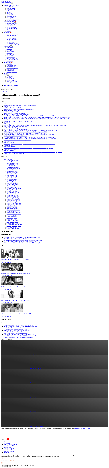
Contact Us (9, 83)
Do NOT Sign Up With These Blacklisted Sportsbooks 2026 (18, 121)
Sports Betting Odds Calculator (11, 445)
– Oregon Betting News (12, 208)
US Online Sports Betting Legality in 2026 (14, 153)
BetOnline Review (11, 11)
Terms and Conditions (9, 150)
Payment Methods (11, 69)
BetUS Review (10, 12)
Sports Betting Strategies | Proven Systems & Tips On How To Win (19, 334)
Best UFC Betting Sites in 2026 (11, 111)
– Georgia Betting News (12, 172)
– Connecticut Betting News (13, 168)
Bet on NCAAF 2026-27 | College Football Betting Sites (17, 114)
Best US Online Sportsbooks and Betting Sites (14, 113)
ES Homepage (7, 124)
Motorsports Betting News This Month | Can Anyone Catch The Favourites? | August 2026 (25, 133)
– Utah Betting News (11, 219)
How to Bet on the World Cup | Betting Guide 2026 (16, 129)
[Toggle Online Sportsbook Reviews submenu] (18, 5)
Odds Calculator (10, 70)
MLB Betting (10, 47)
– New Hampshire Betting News (14, 198)
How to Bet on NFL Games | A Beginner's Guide (15, 329)
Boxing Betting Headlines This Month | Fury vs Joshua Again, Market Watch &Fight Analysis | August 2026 (29, 115)
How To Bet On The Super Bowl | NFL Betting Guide (16, 330)
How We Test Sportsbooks (13, 78)
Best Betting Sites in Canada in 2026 (12, 107)
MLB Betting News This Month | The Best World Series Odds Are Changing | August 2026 (25, 132)
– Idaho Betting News (12, 175)
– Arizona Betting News (12, 163)
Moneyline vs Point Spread (36, 426)
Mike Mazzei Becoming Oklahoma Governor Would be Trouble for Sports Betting (23, 240)
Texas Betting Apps (11, 35)
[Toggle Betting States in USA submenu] (15, 22)
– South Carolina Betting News (14, 212)
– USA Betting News (12, 218)
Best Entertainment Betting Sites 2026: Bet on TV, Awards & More (19, 109)
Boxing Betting (10, 54)
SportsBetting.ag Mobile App (13, 44)
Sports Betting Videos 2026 (10, 146)
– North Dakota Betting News (14, 204)
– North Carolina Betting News (14, 203)
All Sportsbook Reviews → (13, 20)
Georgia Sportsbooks (11, 27)
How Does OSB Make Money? (11, 128)
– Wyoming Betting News (13, 228)
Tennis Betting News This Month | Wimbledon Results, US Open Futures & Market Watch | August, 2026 (28, 148)
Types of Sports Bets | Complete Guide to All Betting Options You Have (20, 335)
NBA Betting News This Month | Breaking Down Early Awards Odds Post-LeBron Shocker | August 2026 (29, 134)
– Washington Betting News (13, 223)
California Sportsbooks (12, 23)
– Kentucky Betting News (13, 181)
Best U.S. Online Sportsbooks (11, 85)
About (5, 74)
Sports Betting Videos (9, 449)
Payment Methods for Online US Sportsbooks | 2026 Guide (17, 140)
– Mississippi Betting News (13, 192)
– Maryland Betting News (13, 187)
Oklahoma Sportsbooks (12, 29)
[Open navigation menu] (12, 2)
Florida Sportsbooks (11, 25)
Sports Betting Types (11, 65)
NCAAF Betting (10, 51)
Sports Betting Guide (8, 145)
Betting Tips (33, 397)
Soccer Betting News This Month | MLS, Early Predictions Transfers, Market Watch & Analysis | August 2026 (29, 144)
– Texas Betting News (12, 216)
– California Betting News (13, 165)
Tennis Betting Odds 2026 (10, 149)
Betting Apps (7, 32)
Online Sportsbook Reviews (10, 5)
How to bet (33, 383)
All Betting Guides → (12, 72)
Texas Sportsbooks (11, 24)
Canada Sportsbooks (11, 16)
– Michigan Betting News (13, 189)
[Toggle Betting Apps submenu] (11, 32)
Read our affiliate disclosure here (82, 428)
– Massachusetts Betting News (14, 188)
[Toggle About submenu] (8, 75)
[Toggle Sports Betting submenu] (11, 46)
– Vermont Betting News (12, 220)
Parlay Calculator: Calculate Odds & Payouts (14, 331)
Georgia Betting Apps (12, 36)
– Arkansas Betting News (12, 164)
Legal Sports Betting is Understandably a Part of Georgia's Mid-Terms (20, 241)
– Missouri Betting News (12, 194)
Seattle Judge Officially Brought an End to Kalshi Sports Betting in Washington (22, 237)
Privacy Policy (7, 141)
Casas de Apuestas (11, 17)
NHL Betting (10, 53)
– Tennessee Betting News (13, 215)
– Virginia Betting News (12, 222)
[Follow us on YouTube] (10, 439)
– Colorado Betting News (13, 167)
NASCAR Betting (11, 57)
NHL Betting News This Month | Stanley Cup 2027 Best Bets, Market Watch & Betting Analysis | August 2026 (30, 138)
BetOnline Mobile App (12, 39)
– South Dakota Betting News (14, 214)
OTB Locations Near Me (12, 59)
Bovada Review (10, 7)
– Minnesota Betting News (13, 191)
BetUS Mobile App (11, 40)
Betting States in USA (9, 21)
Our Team (9, 77)
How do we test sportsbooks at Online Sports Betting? (16, 126)
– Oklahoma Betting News (13, 207)
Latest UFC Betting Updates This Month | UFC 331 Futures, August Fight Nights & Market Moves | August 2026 (30, 130)
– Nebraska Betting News (13, 196)
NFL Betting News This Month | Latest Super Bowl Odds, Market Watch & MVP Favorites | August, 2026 (29, 137)
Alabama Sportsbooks (12, 28)
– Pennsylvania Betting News (13, 210)
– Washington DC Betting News (14, 224)
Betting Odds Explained (12, 68)
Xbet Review (10, 13)
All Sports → (10, 61)
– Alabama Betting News (12, 160)
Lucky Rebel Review (12, 8)
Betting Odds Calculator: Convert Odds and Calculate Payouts (18, 325)
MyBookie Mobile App (12, 43)
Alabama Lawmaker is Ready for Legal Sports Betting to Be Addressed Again (22, 242)
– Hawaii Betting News (12, 173)
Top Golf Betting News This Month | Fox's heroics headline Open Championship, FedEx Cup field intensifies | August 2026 (33, 152)
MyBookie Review (11, 9)
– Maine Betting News (12, 185)
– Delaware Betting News (13, 169)
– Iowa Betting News (12, 179)
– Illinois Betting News (12, 176)
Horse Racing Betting (12, 58)
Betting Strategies (11, 66)
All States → (10, 31)
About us (6, 441)
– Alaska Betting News (12, 161)
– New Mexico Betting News (13, 200)
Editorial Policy (10, 80)
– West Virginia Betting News (14, 226)
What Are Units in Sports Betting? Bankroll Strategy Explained (18, 337)
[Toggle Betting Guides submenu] (12, 62)
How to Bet (9, 64)
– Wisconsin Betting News (13, 227)
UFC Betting (10, 55)
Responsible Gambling (12, 81)
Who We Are (10, 76)
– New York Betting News (13, 202)
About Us (6, 106)
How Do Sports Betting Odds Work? (12, 327)
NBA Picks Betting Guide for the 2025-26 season (15, 136)
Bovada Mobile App (11, 42)
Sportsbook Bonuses (11, 15)
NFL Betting (9, 50)
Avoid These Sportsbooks (13, 19)
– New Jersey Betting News (13, 199)
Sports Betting (7, 46)
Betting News (7, 73)
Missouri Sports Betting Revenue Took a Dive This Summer (18, 238)
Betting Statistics (34, 411)
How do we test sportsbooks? (10, 444)
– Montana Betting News (12, 195)
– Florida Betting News (12, 171)
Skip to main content (5, 1)
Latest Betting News (8, 159)
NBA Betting (10, 49)
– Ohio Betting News (12, 206)
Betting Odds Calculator (36, 368)
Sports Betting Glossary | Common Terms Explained (16, 333)
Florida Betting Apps (11, 38)
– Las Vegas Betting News (13, 183)
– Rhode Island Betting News (13, 211)
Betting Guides (7, 62)
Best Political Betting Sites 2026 (11, 110)
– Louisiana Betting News (13, 184)
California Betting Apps (12, 34)
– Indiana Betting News (12, 177)
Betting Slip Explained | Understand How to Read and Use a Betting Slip (21, 326)
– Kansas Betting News (12, 180)
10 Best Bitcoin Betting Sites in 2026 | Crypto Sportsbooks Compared (20, 105)
